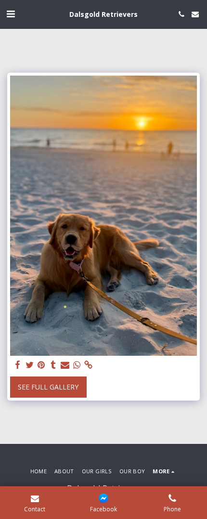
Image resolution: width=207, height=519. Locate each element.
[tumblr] (53, 365)
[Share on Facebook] (17, 365)
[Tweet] (30, 365)
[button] (10, 14)
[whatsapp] (77, 365)
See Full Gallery (48, 386)
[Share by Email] (65, 365)
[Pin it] (41, 365)
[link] (88, 365)
